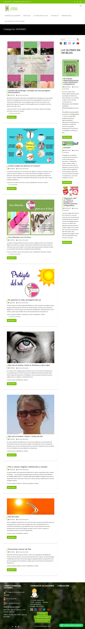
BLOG (9, 109)
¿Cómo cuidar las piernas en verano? (24, 166)
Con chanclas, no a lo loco (19, 237)
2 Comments (13, 184)
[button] (71, 625)
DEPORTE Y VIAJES (16, 109)
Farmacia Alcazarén (22, 95)
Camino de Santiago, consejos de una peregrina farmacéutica (29, 91)
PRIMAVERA (25, 314)
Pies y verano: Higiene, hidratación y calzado (27, 467)
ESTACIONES (35, 109)
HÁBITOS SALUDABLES (45, 109)
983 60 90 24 (8, 1)
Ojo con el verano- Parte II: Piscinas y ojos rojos (29, 365)
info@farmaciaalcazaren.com (23, 1)
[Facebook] (74, 1)
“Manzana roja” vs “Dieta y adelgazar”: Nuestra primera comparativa (70, 202)
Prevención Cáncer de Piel (19, 549)
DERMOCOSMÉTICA (27, 109)
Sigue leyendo (12, 117)
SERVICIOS (27, 15)
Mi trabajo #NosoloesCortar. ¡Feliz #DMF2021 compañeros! (71, 81)
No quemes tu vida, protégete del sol (24, 300)
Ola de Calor (13, 517)
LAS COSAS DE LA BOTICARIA (14, 21)
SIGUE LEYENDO (67, 137)
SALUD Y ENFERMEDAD (31, 182)
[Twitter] (77, 1)
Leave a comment (15, 113)
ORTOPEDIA (10, 111)
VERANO (22, 111)
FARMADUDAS (66, 15)
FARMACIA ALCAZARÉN (12, 15)
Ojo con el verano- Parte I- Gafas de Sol (25, 436)
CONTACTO (55, 15)
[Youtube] (80, 1)
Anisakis (67, 148)
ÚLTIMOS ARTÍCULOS (40, 15)
